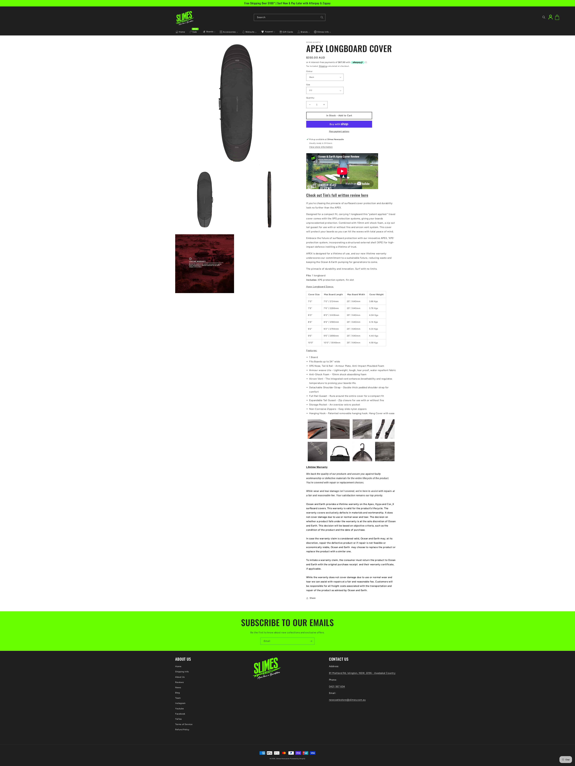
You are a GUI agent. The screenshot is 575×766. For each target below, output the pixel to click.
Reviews (179, 682)
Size (308, 84)
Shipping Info (182, 671)
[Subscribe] (311, 641)
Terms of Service (184, 724)
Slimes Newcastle (283, 759)
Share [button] (313, 598)
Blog (177, 692)
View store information (321, 147)
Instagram (180, 703)
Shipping (323, 66)
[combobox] (289, 17)
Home (178, 666)
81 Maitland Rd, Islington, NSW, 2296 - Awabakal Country (362, 673)
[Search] (322, 17)
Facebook (180, 714)
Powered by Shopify (297, 759)
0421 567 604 (337, 686)
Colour (309, 71)
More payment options (339, 131)
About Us (180, 677)
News (178, 687)
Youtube (179, 708)
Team (178, 698)
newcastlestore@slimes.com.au (347, 699)
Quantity (310, 98)
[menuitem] (180, 32)
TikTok (178, 719)
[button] (544, 17)
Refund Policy (182, 729)
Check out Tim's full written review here (337, 195)
